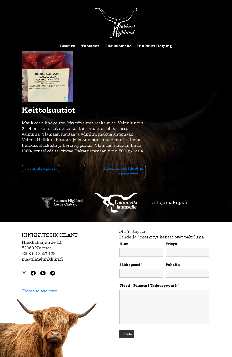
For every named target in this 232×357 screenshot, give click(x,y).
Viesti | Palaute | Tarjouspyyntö (149, 285)
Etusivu (68, 46)
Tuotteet (90, 46)
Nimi (125, 244)
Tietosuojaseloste (39, 291)
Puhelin (173, 265)
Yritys (171, 244)
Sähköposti (130, 265)
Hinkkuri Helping (154, 46)
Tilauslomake (118, 46)
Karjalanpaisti (42, 168)
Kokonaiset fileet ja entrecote (123, 171)
